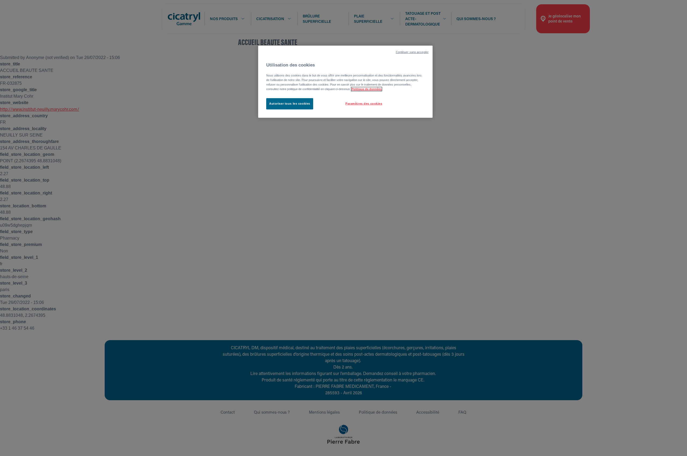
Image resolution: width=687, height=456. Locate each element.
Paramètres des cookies (363, 103)
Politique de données (367, 89)
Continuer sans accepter (412, 52)
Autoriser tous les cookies (289, 103)
